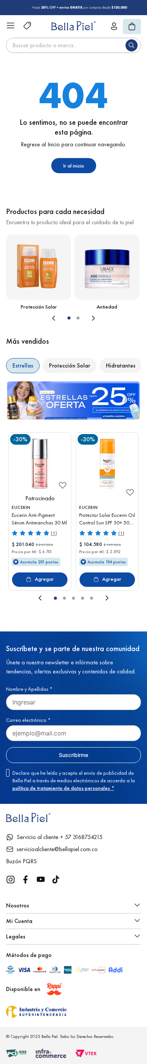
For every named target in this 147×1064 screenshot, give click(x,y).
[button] (68, 318)
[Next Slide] (114, 318)
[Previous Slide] (33, 318)
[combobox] (73, 45)
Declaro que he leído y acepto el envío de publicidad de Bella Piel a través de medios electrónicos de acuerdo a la (73, 780)
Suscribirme (73, 755)
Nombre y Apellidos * (29, 689)
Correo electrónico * (28, 720)
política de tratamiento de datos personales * (63, 788)
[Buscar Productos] (133, 45)
